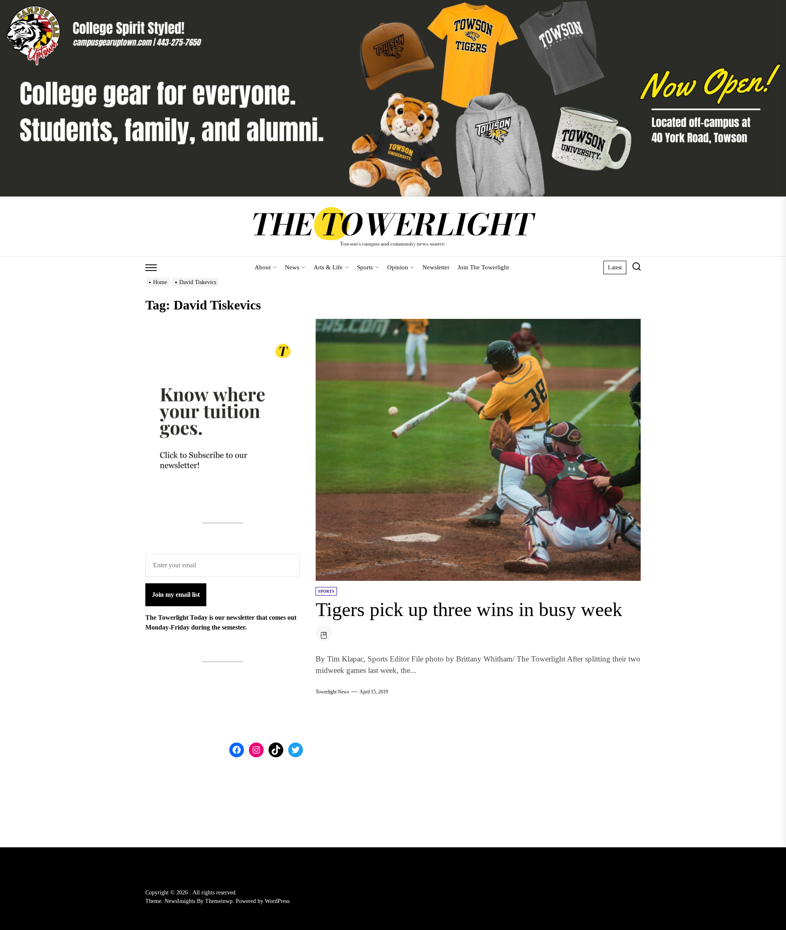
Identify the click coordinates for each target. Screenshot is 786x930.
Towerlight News (332, 692)
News (292, 267)
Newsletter (435, 267)
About (263, 267)
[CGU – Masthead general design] (393, 4)
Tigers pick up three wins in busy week (469, 609)
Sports (365, 267)
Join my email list (176, 594)
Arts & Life (328, 267)
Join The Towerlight (483, 267)
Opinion (397, 267)
